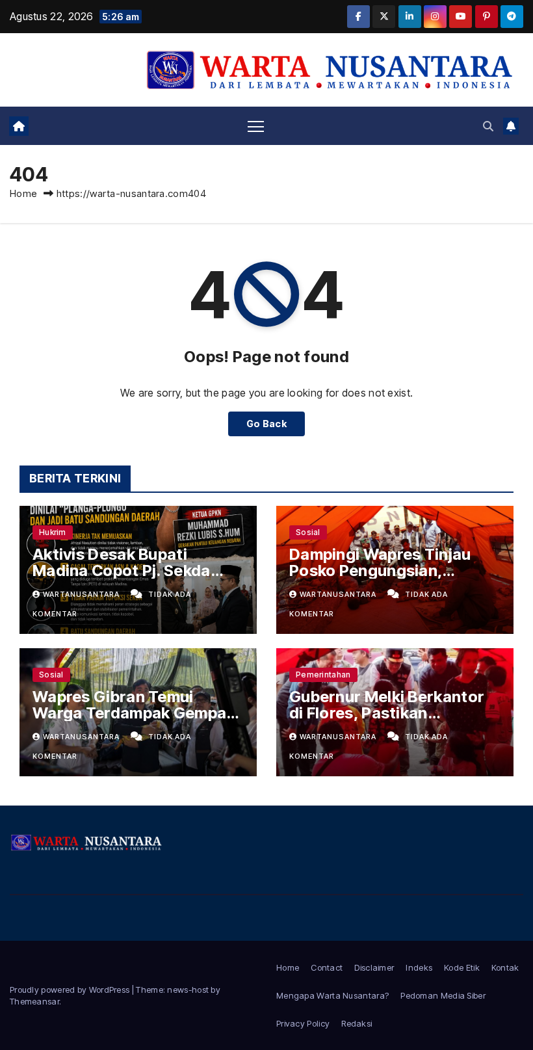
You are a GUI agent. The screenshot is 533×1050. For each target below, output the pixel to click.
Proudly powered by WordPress (71, 989)
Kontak (505, 967)
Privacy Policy (303, 1023)
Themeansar (34, 1001)
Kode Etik (462, 967)
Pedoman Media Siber (443, 995)
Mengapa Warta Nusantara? (332, 995)
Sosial (308, 532)
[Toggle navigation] (256, 126)
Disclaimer (374, 967)
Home (23, 193)
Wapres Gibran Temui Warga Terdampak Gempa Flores (129, 713)
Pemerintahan (323, 674)
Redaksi (356, 1023)
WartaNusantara (82, 594)
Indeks (419, 967)
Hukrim (52, 532)
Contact (327, 967)
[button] (488, 126)
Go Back (266, 423)
